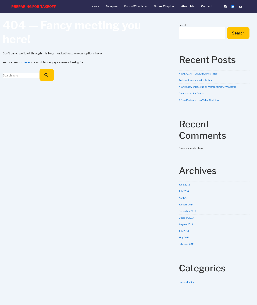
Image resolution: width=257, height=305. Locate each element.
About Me (187, 6)
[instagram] (225, 6)
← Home (25, 62)
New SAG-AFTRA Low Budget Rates (198, 73)
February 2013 (186, 244)
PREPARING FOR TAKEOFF (33, 7)
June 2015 (184, 184)
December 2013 (187, 211)
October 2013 (186, 217)
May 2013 (184, 237)
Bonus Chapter (164, 6)
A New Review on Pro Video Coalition (199, 100)
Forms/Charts (134, 6)
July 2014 (184, 191)
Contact (207, 6)
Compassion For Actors (191, 93)
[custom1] (232, 6)
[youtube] (240, 6)
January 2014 (186, 204)
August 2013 (186, 224)
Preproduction (187, 282)
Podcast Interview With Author (195, 80)
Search (183, 25)
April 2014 (184, 198)
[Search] (47, 75)
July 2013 (184, 231)
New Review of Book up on (207, 86)
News (95, 6)
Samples (112, 6)
